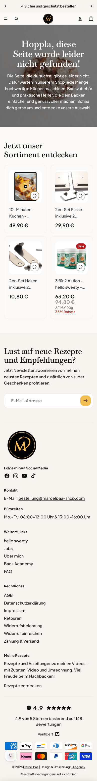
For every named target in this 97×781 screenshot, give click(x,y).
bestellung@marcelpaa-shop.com (51, 498)
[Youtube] (24, 476)
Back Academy (18, 563)
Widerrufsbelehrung (23, 625)
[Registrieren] (85, 400)
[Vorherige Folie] (5, 5)
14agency (78, 767)
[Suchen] (16, 18)
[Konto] (80, 18)
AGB (8, 595)
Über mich (14, 555)
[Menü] (5, 18)
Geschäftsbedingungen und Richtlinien (48, 774)
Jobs (8, 548)
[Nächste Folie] (91, 5)
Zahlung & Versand (21, 641)
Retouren (12, 618)
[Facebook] (7, 476)
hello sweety (16, 540)
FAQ (8, 571)
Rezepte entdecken (23, 685)
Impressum (14, 610)
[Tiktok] (33, 476)
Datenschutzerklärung (25, 603)
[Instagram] (16, 476)
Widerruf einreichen (23, 633)
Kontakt (11, 490)
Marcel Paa (31, 767)
